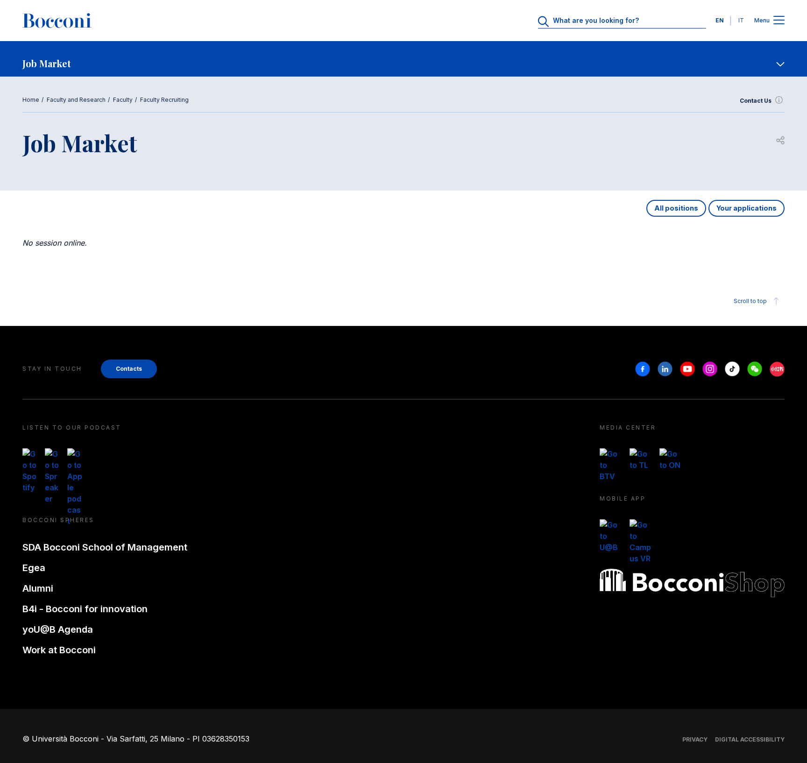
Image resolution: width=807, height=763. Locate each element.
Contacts (129, 368)
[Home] (57, 20)
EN (719, 20)
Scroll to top (750, 300)
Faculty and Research (76, 99)
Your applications (746, 208)
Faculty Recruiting (164, 99)
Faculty (123, 99)
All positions (676, 208)
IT (741, 20)
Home (30, 99)
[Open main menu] (779, 21)
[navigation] (403, 59)
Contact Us (756, 100)
